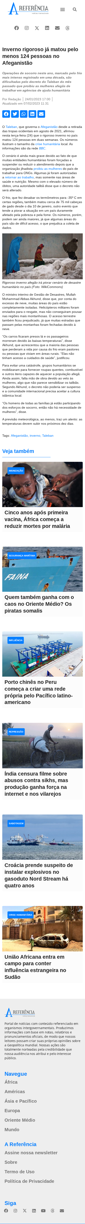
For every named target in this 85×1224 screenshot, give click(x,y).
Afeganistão (49, 127)
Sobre (11, 1162)
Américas (15, 1091)
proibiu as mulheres (48, 168)
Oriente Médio (20, 1120)
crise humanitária (48, 144)
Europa (12, 1110)
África (11, 1082)
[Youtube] (43, 1211)
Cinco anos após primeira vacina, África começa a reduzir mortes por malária (37, 519)
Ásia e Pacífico (21, 1101)
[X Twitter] (36, 28)
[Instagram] (26, 28)
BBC (42, 148)
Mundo (12, 1129)
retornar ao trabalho (19, 177)
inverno (35, 435)
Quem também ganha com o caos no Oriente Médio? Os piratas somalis (39, 604)
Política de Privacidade (29, 1181)
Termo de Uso (19, 1171)
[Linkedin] (47, 28)
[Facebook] (16, 28)
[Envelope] (57, 28)
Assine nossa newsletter (31, 1152)
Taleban (11, 127)
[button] (62, 9)
